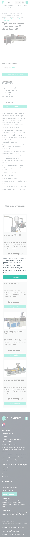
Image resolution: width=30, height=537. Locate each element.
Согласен (15, 277)
